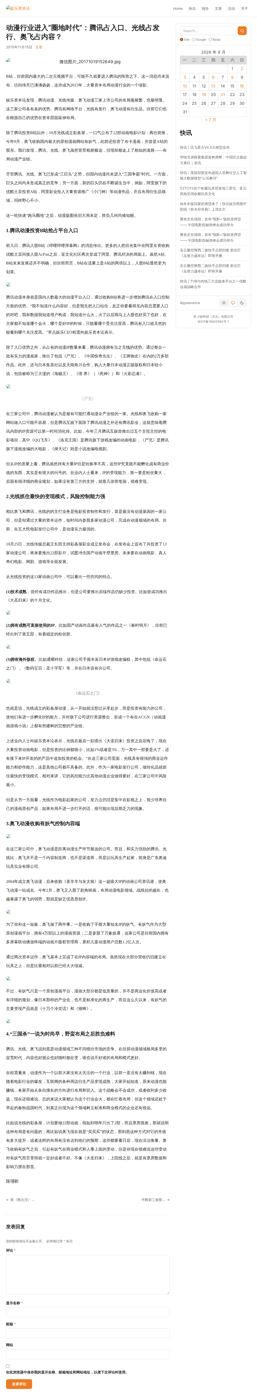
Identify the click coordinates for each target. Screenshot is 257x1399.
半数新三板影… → (155, 1199)
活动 (231, 8)
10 (185, 85)
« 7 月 (210, 119)
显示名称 (14, 1303)
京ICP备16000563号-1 (213, 321)
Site (186, 39)
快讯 (192, 8)
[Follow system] (233, 302)
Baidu (217, 39)
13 (213, 85)
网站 (9, 1345)
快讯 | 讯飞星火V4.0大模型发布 (205, 147)
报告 (205, 8)
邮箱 (11, 1324)
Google (201, 39)
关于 (244, 8)
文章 (218, 8)
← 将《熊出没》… (20, 1199)
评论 (11, 1250)
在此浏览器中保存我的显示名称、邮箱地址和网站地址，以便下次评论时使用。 (67, 1372)
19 (204, 94)
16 (242, 85)
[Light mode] (224, 302)
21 (223, 94)
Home (178, 8)
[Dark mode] (242, 302)
